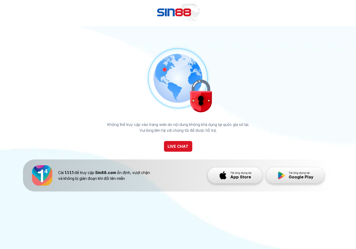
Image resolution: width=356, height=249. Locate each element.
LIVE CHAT (178, 146)
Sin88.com (105, 172)
